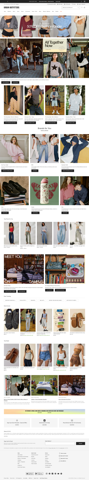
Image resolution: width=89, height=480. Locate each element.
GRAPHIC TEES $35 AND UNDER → (56, 300)
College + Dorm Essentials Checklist (39, 399)
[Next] (84, 236)
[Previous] (5, 236)
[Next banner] (81, 1)
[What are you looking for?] (78, 7)
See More (6, 436)
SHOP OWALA (35, 212)
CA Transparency (19, 478)
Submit (80, 443)
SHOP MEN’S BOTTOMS (51, 122)
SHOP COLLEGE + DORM (10, 291)
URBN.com (30, 478)
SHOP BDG (35, 170)
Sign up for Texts (64, 458)
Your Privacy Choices (43, 478)
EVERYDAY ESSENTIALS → (10, 300)
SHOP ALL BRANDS (44, 130)
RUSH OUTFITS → (23, 300)
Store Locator (63, 453)
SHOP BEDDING (22, 291)
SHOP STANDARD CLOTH (68, 170)
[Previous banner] (7, 1)
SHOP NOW (58, 1)
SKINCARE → (33, 300)
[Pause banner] (84, 1)
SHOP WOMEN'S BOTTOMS (10, 122)
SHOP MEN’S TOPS (71, 122)
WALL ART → (42, 300)
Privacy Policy (6, 478)
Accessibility (25, 478)
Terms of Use (12, 478)
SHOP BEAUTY (49, 290)
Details (17, 4)
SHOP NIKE (65, 212)
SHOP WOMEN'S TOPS (30, 122)
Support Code (36, 478)
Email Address (48, 441)
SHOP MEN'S (15, 82)
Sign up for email (64, 455)
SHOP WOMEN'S (6, 82)
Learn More (44, 424)
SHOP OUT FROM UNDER (8, 170)
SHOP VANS (5, 212)
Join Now (17, 424)
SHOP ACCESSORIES (60, 290)
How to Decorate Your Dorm (64, 399)
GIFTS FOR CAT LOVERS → (72, 300)
